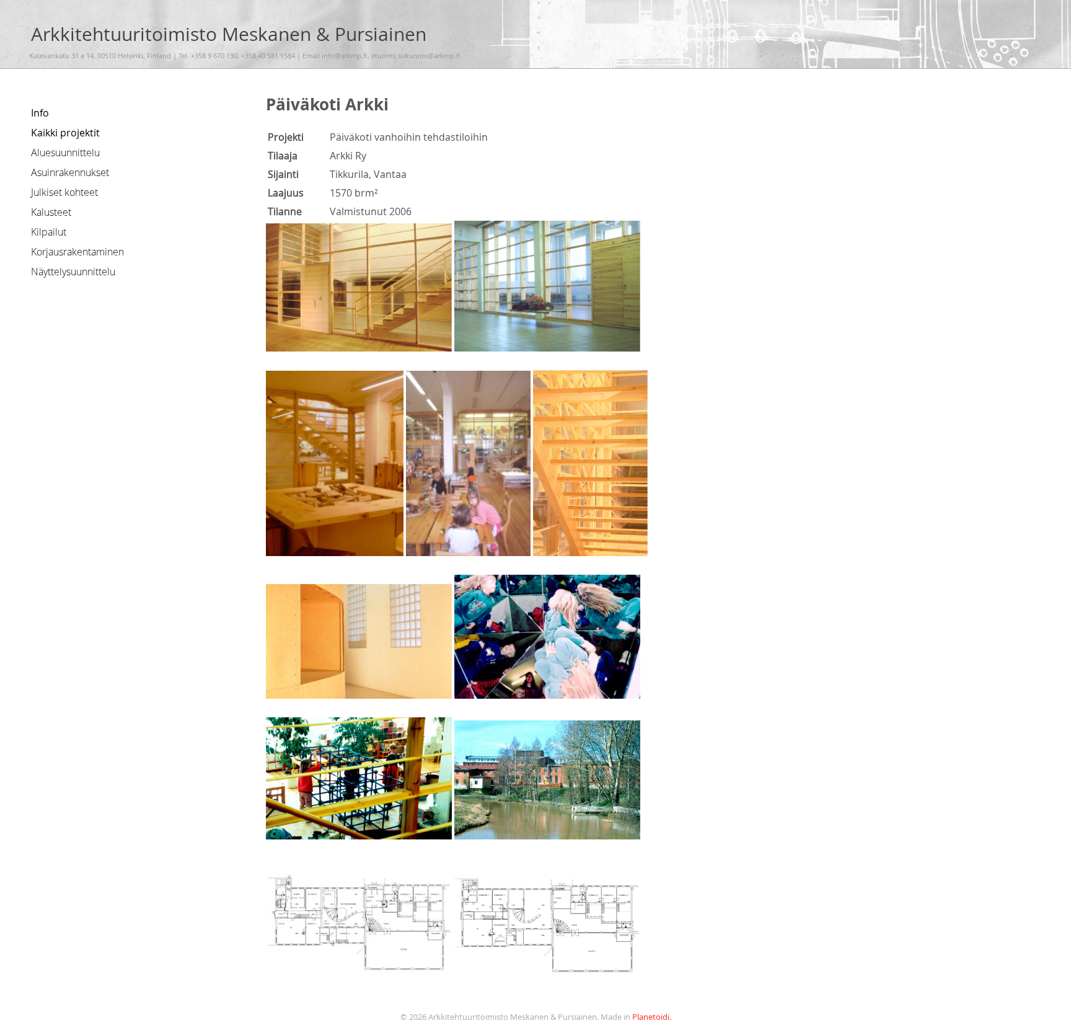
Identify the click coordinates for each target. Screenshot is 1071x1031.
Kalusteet (51, 212)
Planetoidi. (651, 1017)
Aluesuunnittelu (65, 152)
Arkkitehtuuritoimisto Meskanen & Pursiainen (228, 33)
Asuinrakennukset (70, 172)
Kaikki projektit (65, 132)
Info (40, 113)
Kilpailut (48, 232)
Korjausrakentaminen (77, 252)
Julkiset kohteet (64, 192)
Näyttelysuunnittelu (73, 271)
